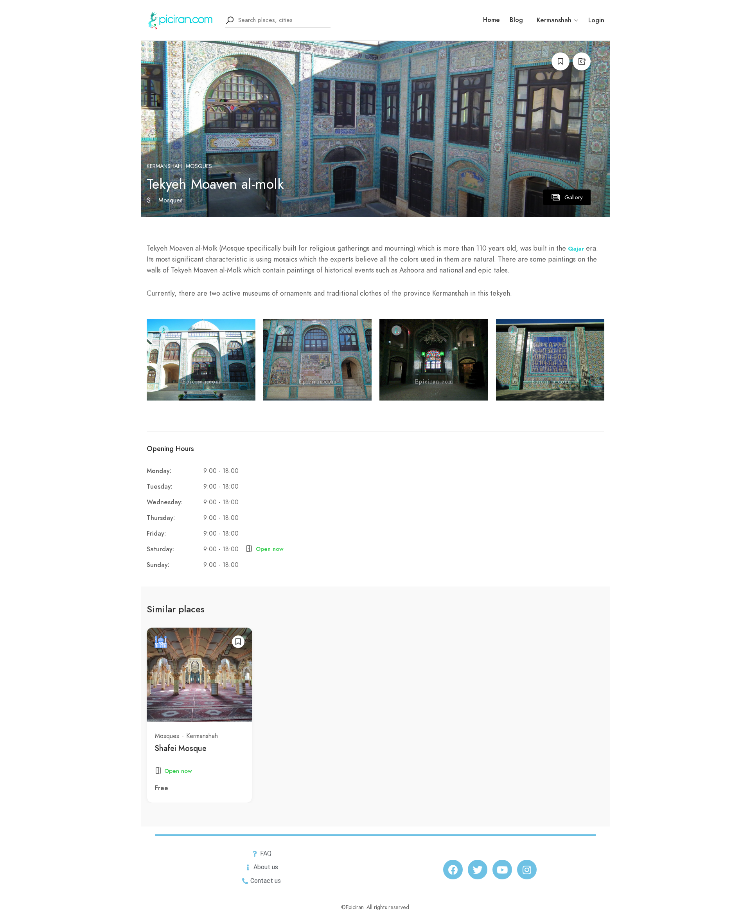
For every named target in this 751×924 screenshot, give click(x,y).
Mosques (199, 166)
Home (491, 20)
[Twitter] (477, 869)
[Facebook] (453, 869)
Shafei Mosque (181, 748)
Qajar (576, 249)
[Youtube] (502, 869)
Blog (516, 20)
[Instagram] (527, 869)
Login (596, 20)
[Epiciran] (181, 19)
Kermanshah (164, 166)
